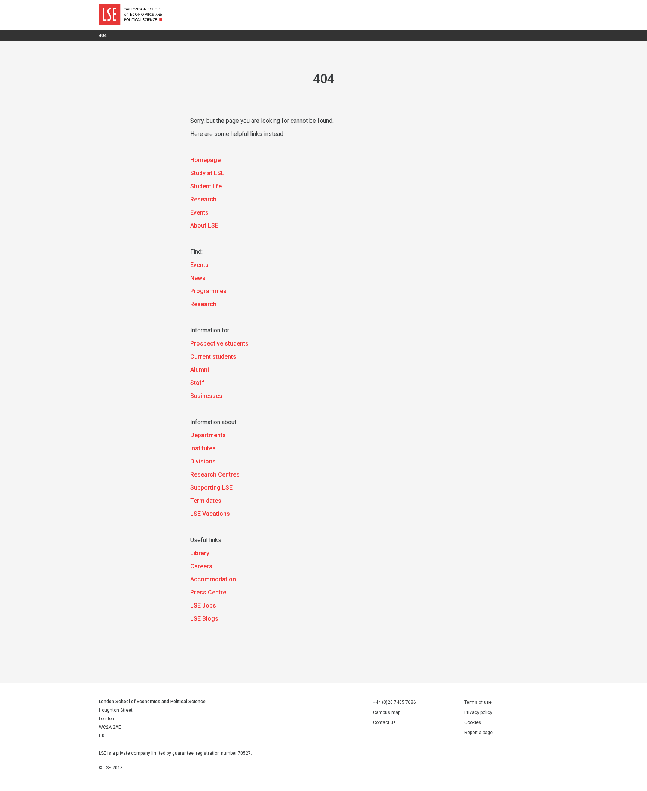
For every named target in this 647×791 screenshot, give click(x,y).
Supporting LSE (211, 487)
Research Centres (215, 474)
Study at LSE (207, 173)
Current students (213, 356)
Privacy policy (478, 712)
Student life (206, 186)
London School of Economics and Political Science (130, 15)
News (198, 278)
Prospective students (219, 343)
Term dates (205, 500)
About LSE (204, 225)
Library (199, 553)
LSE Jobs (203, 605)
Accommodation (213, 579)
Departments (208, 435)
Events (199, 212)
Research (203, 199)
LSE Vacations (210, 513)
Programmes (208, 291)
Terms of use (478, 702)
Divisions (203, 461)
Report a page (478, 732)
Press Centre (208, 592)
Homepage (205, 160)
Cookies (472, 722)
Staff (197, 382)
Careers (201, 566)
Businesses (206, 395)
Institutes (203, 448)
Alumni (199, 369)
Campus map (386, 712)
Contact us (384, 722)
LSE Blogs (204, 618)
